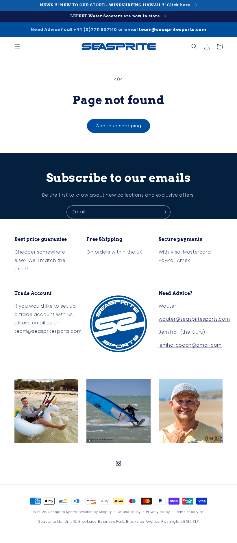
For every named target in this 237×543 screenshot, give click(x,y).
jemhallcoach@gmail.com (190, 345)
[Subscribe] (164, 212)
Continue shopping (118, 126)
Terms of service (189, 511)
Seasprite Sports (63, 511)
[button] (17, 46)
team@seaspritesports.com (172, 29)
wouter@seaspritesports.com (194, 319)
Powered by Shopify (95, 511)
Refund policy (129, 511)
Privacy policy (158, 511)
